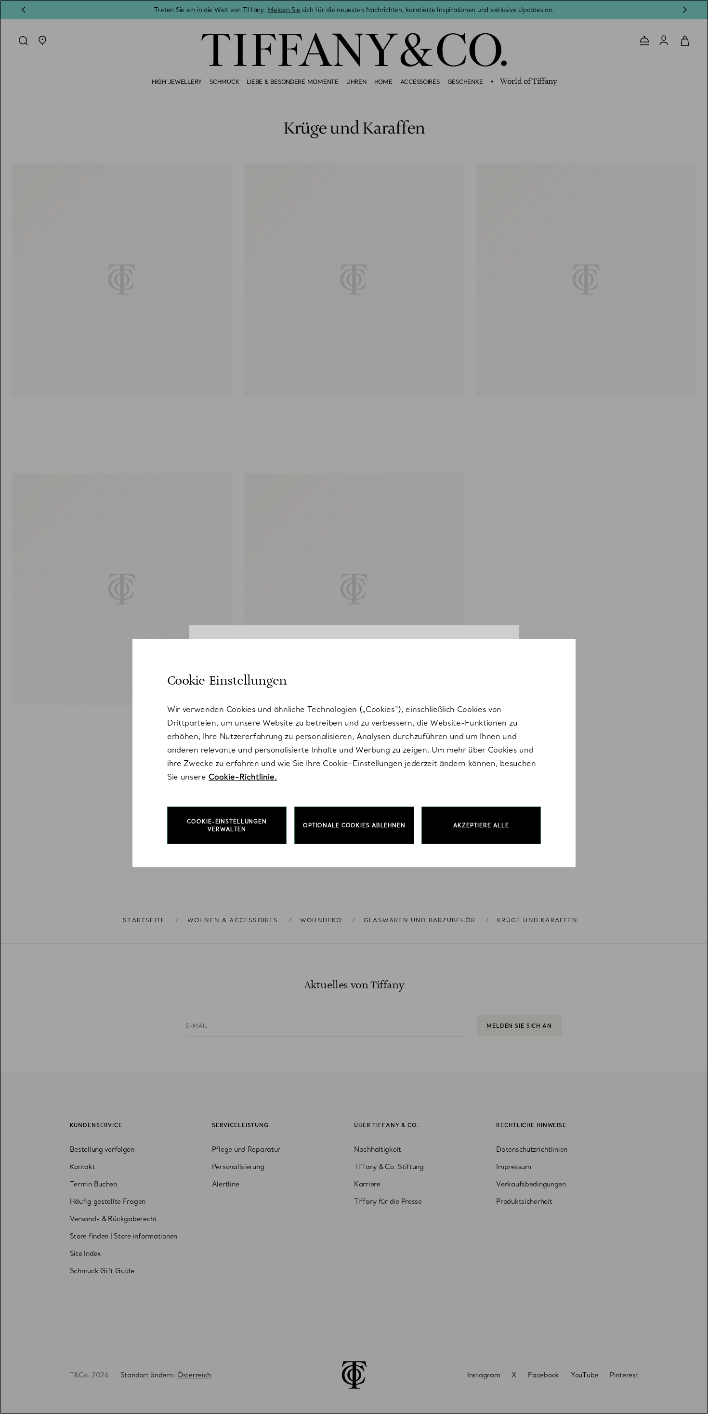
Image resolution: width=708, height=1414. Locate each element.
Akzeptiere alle (481, 825)
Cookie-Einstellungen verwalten (227, 825)
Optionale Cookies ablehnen (354, 825)
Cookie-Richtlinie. (243, 776)
